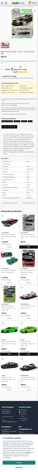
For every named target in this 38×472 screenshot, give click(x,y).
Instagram (24, 412)
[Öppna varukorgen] (35, 3)
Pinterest (23, 420)
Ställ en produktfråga (9, 126)
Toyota (30, 121)
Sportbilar (24, 121)
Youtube (23, 414)
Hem (5, 6)
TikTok (23, 416)
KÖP (28, 247)
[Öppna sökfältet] (6, 3)
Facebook (24, 410)
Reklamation (6, 433)
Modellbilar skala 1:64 (7, 121)
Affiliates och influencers (26, 434)
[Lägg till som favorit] (32, 3)
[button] (29, 3)
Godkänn (19, 462)
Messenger (24, 418)
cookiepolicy (28, 452)
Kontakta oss (6, 429)
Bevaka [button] (9, 247)
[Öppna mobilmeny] (2, 3)
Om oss (21, 432)
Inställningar (19, 467)
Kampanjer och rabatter (9, 431)
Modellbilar (10, 6)
